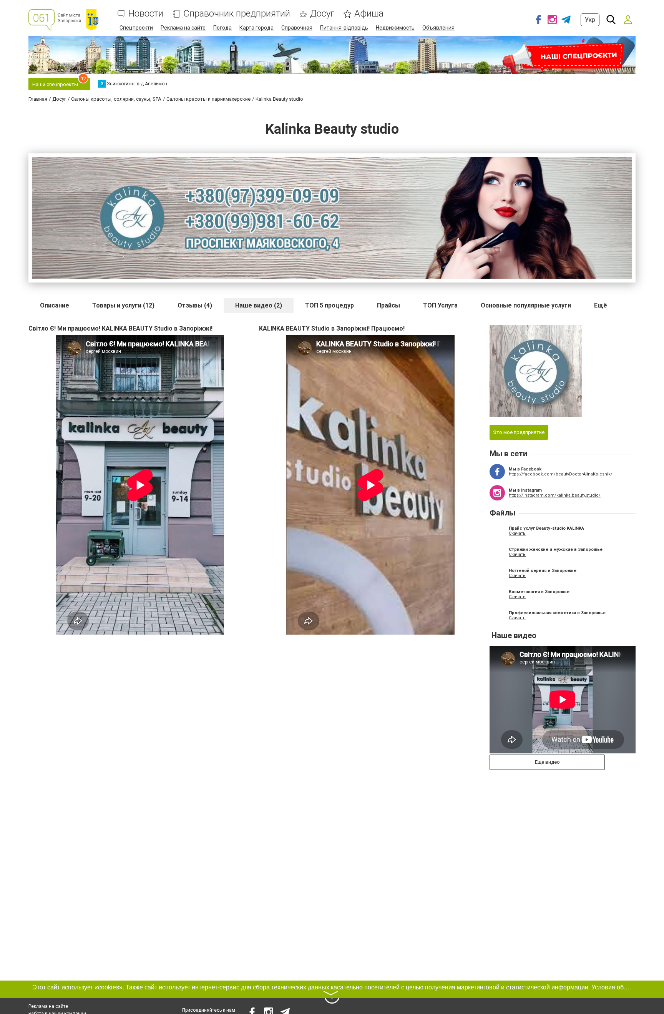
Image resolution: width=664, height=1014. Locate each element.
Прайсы (388, 305)
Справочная (296, 28)
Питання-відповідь (344, 28)
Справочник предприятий (236, 13)
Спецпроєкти (136, 28)
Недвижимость (395, 28)
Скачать (517, 533)
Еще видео (547, 762)
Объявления (438, 28)
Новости (145, 13)
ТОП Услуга (440, 305)
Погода (222, 28)
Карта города (256, 28)
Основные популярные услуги (526, 305)
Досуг (322, 13)
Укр (590, 19)
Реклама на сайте (183, 28)
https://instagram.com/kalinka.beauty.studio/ (555, 495)
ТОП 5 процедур (329, 305)
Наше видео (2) (258, 305)
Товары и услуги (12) (123, 305)
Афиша (368, 13)
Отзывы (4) (195, 305)
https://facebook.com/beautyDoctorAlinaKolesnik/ (561, 474)
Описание (54, 305)
